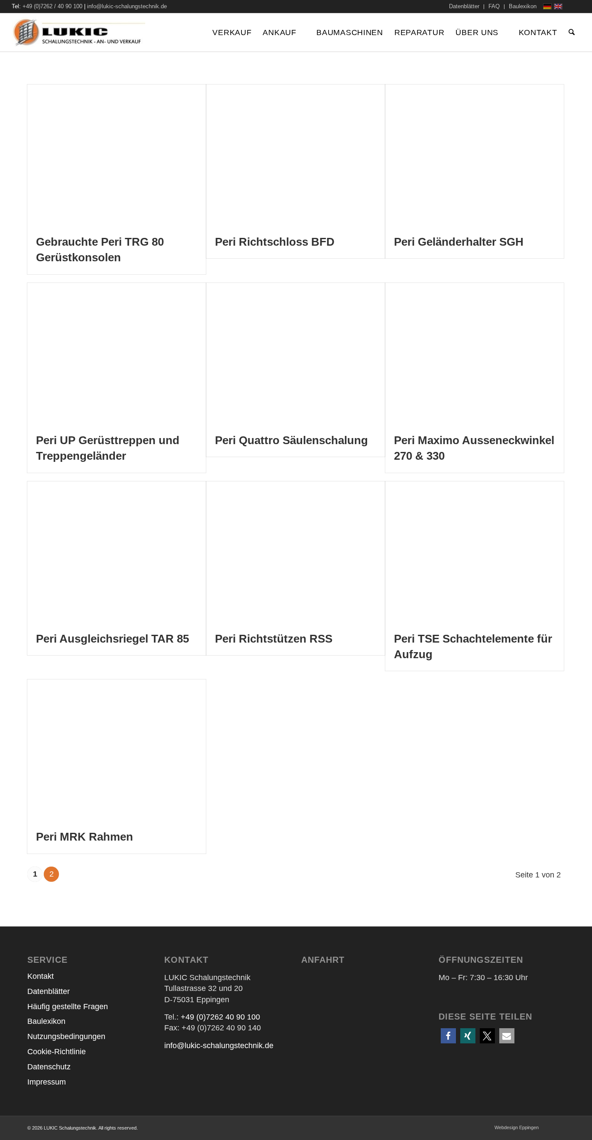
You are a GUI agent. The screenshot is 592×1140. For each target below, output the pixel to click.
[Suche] (571, 32)
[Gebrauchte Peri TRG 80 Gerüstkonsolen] (116, 154)
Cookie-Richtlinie (56, 1051)
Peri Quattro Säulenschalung (291, 440)
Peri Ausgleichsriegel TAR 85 (112, 638)
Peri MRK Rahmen (84, 836)
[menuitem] (464, 6)
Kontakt (40, 976)
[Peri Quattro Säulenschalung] (295, 353)
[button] (448, 1035)
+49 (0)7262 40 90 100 (220, 1017)
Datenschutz (49, 1066)
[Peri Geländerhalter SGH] (474, 154)
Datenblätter (464, 6)
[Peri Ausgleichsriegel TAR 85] (116, 551)
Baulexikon (523, 6)
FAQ (494, 6)
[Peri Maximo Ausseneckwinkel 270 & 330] (474, 353)
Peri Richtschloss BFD (275, 241)
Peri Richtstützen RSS (273, 638)
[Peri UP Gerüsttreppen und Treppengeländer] (116, 353)
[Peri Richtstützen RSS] (295, 551)
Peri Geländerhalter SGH (459, 241)
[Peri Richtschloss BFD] (295, 154)
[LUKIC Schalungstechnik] (78, 32)
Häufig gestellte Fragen (67, 1006)
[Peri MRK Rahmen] (116, 749)
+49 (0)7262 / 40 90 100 (52, 6)
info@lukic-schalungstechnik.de (127, 6)
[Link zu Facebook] (573, 6)
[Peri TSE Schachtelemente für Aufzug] (474, 551)
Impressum (46, 1082)
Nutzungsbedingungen (66, 1036)
